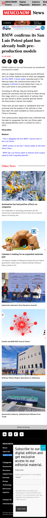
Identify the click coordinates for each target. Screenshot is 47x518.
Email (18, 477)
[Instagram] (10, 434)
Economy (6, 477)
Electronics (7, 489)
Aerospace (6, 470)
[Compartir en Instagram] (21, 61)
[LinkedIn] (5, 434)
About (5, 448)
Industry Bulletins (36, 3)
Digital (25, 3)
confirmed (14, 84)
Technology (7, 485)
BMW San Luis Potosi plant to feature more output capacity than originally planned (23, 154)
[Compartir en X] (15, 61)
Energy (5, 481)
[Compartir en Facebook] (9, 61)
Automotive (7, 466)
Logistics (6, 492)
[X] (22, 434)
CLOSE (43, 447)
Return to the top (23, 427)
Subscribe (6, 451)
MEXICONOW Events (11, 3)
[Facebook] (16, 434)
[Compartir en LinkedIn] (4, 61)
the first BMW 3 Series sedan (14, 79)
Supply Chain (7, 474)
